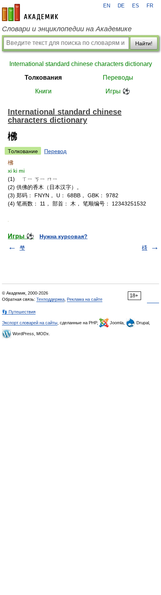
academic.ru (30, 12)
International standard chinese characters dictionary (80, 64)
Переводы (118, 77)
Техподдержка (50, 299)
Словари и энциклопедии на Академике (67, 29)
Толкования (43, 77)
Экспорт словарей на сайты (29, 322)
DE (121, 6)
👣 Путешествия (19, 311)
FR (150, 6)
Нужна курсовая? (63, 236)
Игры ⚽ (118, 91)
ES (135, 6)
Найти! (143, 43)
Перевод (55, 151)
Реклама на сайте (84, 299)
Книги (43, 91)
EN (106, 6)
